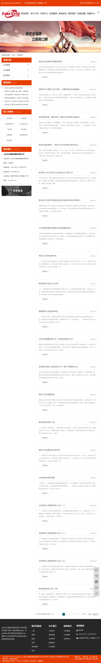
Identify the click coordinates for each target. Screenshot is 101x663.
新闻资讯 (63, 14)
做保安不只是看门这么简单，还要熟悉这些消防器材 (17, 91)
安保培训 (23, 118)
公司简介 (52, 631)
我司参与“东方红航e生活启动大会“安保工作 (17, 101)
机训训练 (9, 118)
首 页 (13, 55)
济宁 (84, 659)
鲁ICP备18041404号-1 (8, 661)
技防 (33, 639)
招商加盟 (81, 14)
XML (98, 3)
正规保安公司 (24, 135)
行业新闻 (6, 70)
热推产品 (77, 657)
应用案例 (53, 14)
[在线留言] (96, 588)
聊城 (80, 659)
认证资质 (52, 646)
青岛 (93, 659)
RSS (94, 3)
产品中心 (44, 14)
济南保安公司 (9, 124)
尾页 (90, 614)
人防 (33, 631)
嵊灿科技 (40, 661)
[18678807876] (96, 576)
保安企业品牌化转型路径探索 (13, 88)
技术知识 (6, 75)
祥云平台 (26, 661)
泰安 (77, 659)
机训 (33, 650)
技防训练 (9, 140)
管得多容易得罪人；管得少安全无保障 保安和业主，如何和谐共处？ (17, 98)
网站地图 (89, 3)
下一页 (84, 614)
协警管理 (9, 135)
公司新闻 (6, 65)
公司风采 (52, 639)
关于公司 (34, 14)
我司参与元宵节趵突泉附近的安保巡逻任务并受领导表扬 (17, 104)
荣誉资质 (52, 635)
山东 (91, 657)
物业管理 (23, 129)
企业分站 (82, 3)
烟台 (96, 659)
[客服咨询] (96, 570)
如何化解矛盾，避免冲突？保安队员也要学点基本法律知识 (17, 94)
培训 (33, 643)
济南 (94, 657)
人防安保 (9, 129)
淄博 (87, 659)
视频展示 (52, 643)
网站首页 (25, 14)
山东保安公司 (24, 124)
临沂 (90, 659)
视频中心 (91, 14)
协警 (33, 635)
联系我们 (72, 14)
